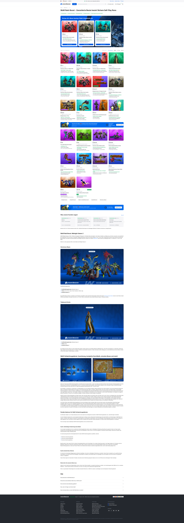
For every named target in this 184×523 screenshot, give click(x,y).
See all (122, 215)
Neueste (122, 50)
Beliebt (115, 50)
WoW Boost (65, 7)
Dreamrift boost (73, 199)
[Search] (105, 4)
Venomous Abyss (103, 199)
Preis (119, 50)
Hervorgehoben (110, 50)
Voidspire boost (64, 199)
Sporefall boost (94, 199)
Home (61, 7)
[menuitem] (65, 1)
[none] (65, 1)
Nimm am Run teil (69, 44)
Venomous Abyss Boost (108, 295)
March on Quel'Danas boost (84, 199)
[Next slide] (124, 222)
